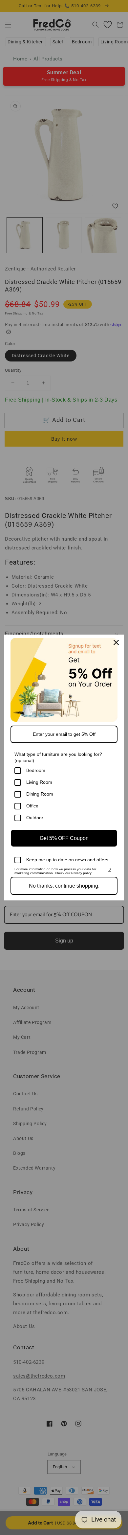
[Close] (116, 642)
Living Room (39, 782)
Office (32, 805)
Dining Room (39, 794)
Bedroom (35, 770)
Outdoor (34, 817)
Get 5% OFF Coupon (64, 838)
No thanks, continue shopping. (64, 886)
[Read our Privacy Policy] (110, 870)
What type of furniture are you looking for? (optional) (58, 757)
